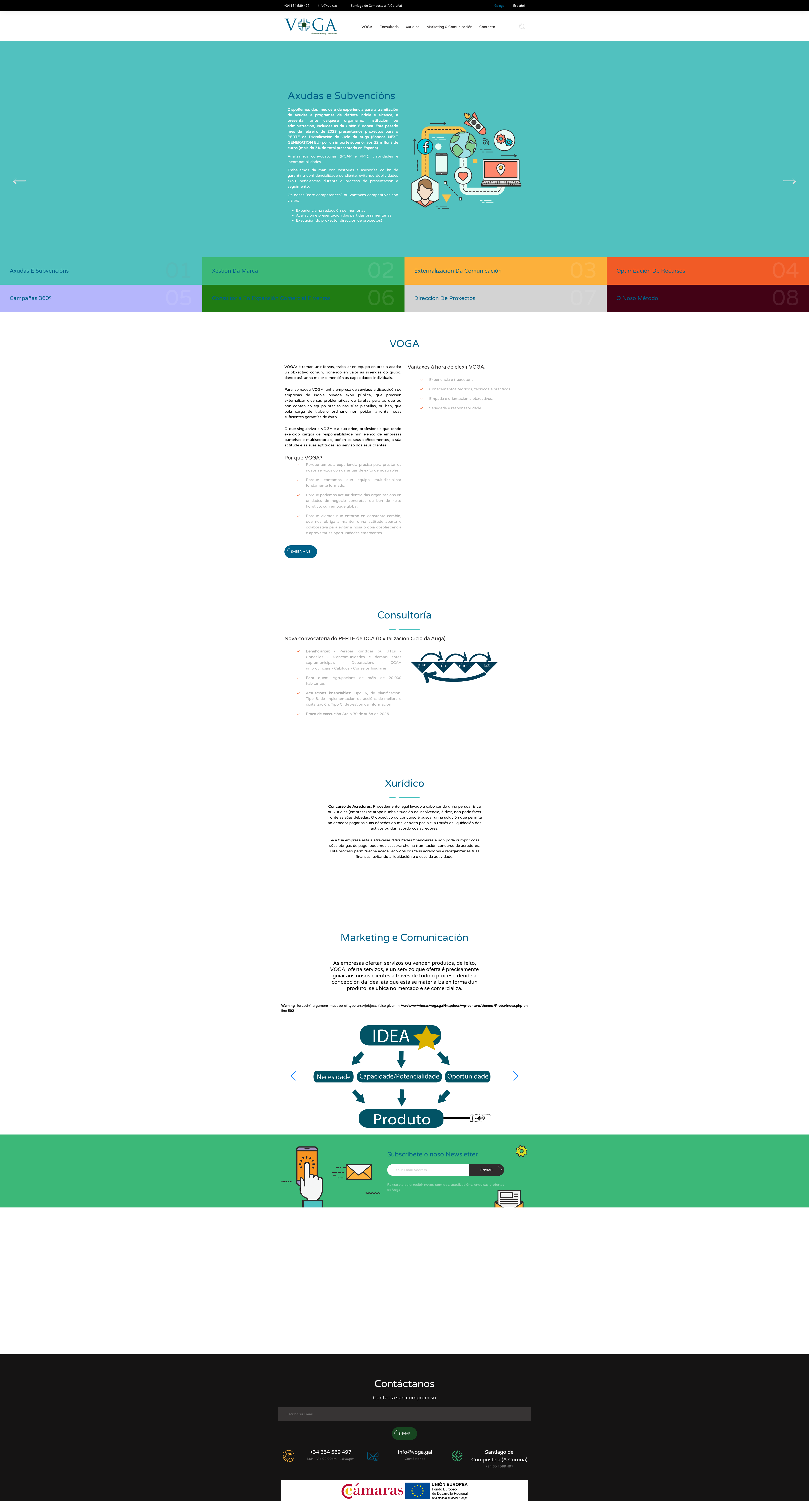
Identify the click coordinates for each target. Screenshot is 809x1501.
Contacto (487, 26)
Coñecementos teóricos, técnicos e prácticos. (470, 389)
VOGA (367, 26)
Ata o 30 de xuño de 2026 (347, 713)
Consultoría (389, 26)
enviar (486, 1170)
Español (519, 6)
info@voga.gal (328, 5)
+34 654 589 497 (330, 1452)
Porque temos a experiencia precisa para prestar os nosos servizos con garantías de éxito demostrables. (353, 467)
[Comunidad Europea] (436, 1490)
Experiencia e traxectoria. (452, 379)
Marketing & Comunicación (449, 26)
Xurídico (412, 26)
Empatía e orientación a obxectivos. (461, 398)
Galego (499, 6)
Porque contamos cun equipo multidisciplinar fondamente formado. (353, 482)
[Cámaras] (373, 1490)
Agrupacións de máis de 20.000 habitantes (353, 680)
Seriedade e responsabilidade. (455, 408)
